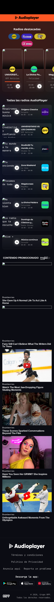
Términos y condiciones (27, 555)
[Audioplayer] (27, 18)
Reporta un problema (37, 568)
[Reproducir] (18, 86)
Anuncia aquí (11, 568)
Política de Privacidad (27, 561)
